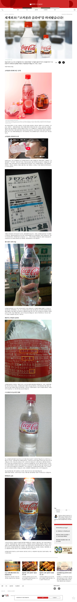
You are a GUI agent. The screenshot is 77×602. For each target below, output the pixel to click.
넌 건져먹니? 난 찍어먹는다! (63, 531)
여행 (18, 9)
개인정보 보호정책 (11, 591)
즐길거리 (36, 9)
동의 (43, 597)
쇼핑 (55, 9)
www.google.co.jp (8, 59)
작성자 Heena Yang (9, 66)
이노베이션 (45, 9)
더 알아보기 (55, 597)
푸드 (27, 9)
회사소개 (3, 591)
